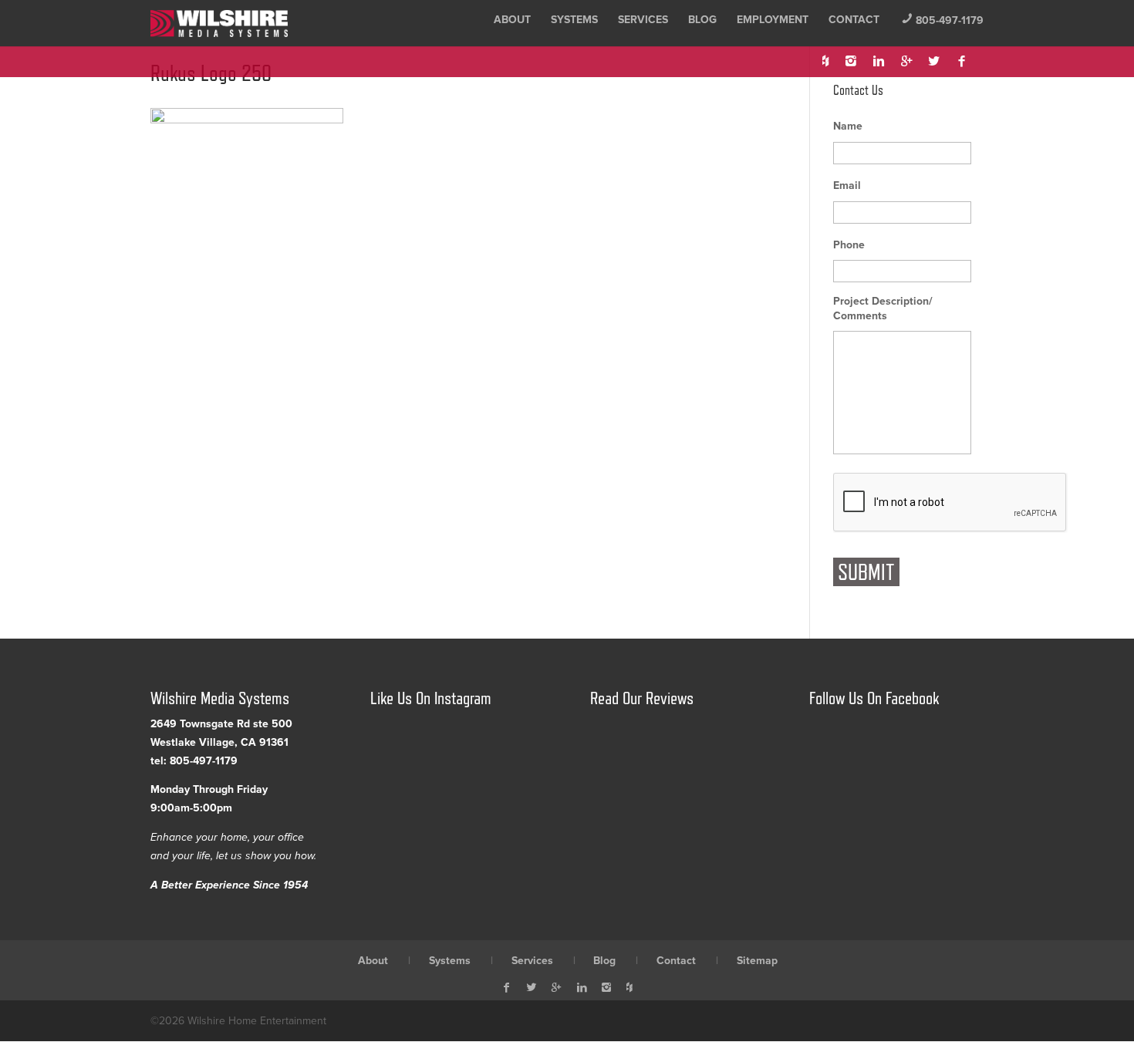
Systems (574, 19)
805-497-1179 (942, 20)
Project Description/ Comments (883, 308)
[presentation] (950, 503)
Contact (854, 19)
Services (643, 19)
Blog (702, 19)
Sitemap (757, 960)
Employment (772, 19)
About (512, 19)
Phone (849, 244)
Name (847, 126)
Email (847, 185)
